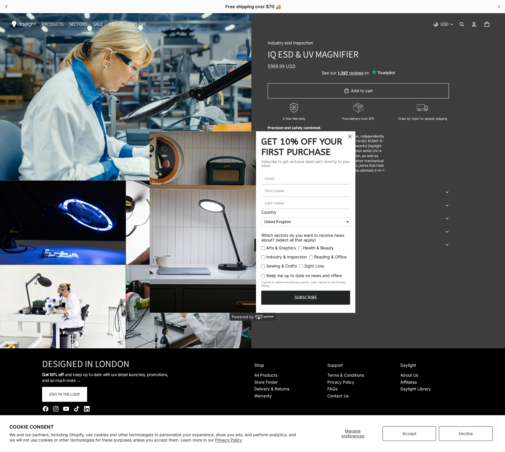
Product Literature (290, 231)
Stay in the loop (64, 394)
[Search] (461, 24)
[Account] (474, 24)
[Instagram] (55, 408)
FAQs (332, 388)
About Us (409, 375)
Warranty (263, 395)
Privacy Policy (228, 439)
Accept (409, 433)
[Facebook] (45, 408)
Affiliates (408, 382)
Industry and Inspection (290, 42)
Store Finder (266, 382)
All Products (265, 375)
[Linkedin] (86, 408)
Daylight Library (415, 388)
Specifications (284, 205)
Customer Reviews (288, 244)
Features (278, 192)
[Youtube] (66, 408)
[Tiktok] (76, 408)
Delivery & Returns (271, 388)
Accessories (281, 218)
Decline (466, 433)
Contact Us (338, 395)
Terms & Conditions (345, 375)
